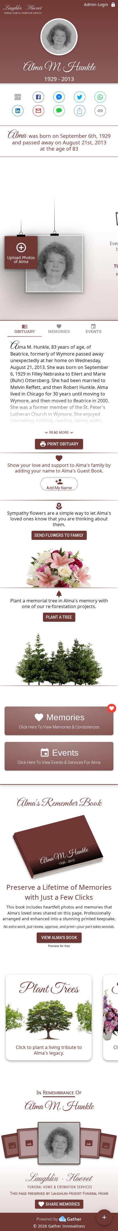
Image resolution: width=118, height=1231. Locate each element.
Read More (59, 433)
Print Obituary (62, 444)
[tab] (24, 329)
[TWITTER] (79, 97)
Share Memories (62, 1204)
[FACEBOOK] (38, 97)
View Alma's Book (59, 937)
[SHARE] (79, 110)
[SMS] (59, 110)
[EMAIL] (38, 110)
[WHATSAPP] (100, 97)
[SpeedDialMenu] (104, 1217)
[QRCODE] (17, 97)
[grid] (59, 248)
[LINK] (100, 110)
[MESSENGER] (59, 97)
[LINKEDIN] (17, 110)
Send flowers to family (58, 535)
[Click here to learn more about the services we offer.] (59, 1181)
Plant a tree (59, 617)
